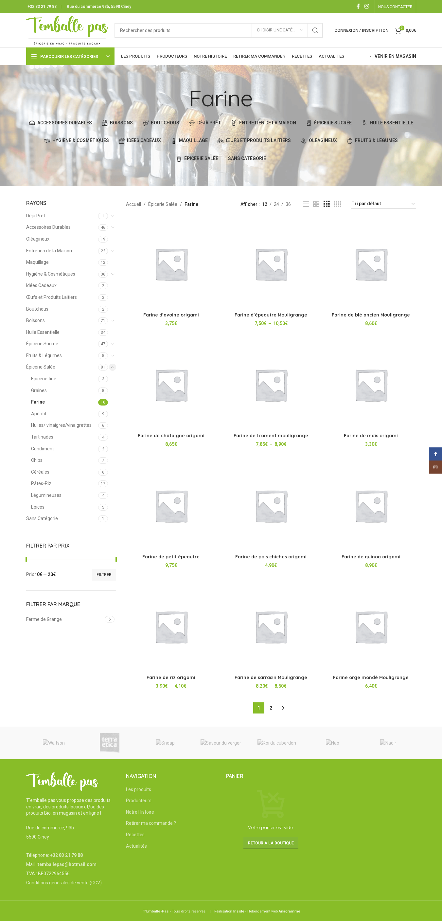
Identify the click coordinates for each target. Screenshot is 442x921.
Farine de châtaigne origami (171, 436)
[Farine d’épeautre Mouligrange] (271, 264)
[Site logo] (67, 29)
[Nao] (332, 743)
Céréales (40, 472)
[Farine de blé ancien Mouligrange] (371, 264)
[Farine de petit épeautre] (171, 505)
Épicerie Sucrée (42, 343)
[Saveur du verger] (221, 743)
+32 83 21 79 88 (42, 6)
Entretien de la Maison (49, 250)
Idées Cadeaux (41, 285)
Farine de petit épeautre (171, 557)
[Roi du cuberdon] (277, 743)
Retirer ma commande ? (151, 823)
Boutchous (37, 309)
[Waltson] (54, 743)
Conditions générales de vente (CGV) (64, 882)
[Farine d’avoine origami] (171, 264)
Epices (37, 507)
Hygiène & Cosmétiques (50, 274)
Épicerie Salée (40, 367)
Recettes (135, 834)
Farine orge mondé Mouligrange (371, 677)
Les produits (138, 789)
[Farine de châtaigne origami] (171, 385)
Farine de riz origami (171, 677)
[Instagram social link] (366, 6)
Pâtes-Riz (41, 483)
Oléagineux (37, 239)
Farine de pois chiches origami (271, 557)
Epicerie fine (43, 378)
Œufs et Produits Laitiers (51, 297)
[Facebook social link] (358, 6)
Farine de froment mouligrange (271, 436)
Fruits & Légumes (44, 355)
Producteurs (138, 800)
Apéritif (39, 413)
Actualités (136, 846)
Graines (39, 390)
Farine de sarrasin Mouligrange (271, 677)
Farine (38, 402)
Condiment (42, 448)
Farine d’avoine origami (171, 315)
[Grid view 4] (337, 204)
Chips (37, 460)
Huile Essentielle (43, 332)
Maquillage (37, 262)
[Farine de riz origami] (171, 627)
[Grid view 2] (316, 204)
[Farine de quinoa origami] (371, 505)
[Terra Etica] (109, 743)
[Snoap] (165, 743)
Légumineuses (46, 495)
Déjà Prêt (35, 215)
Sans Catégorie (42, 518)
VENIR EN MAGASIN (395, 56)
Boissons (35, 320)
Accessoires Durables (48, 227)
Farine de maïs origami (371, 436)
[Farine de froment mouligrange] (271, 385)
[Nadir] (388, 743)
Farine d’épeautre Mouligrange (271, 315)
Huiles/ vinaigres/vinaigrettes (61, 425)
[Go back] (181, 98)
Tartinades (42, 437)
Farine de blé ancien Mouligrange (371, 315)
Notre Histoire (140, 812)
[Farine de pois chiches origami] (271, 505)
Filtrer (104, 574)
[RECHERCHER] (315, 30)
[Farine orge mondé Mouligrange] (371, 627)
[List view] (306, 204)
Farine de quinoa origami (371, 557)
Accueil (133, 204)
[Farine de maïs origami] (371, 385)
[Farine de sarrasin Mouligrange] (271, 627)
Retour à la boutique (271, 843)
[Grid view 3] (327, 204)
